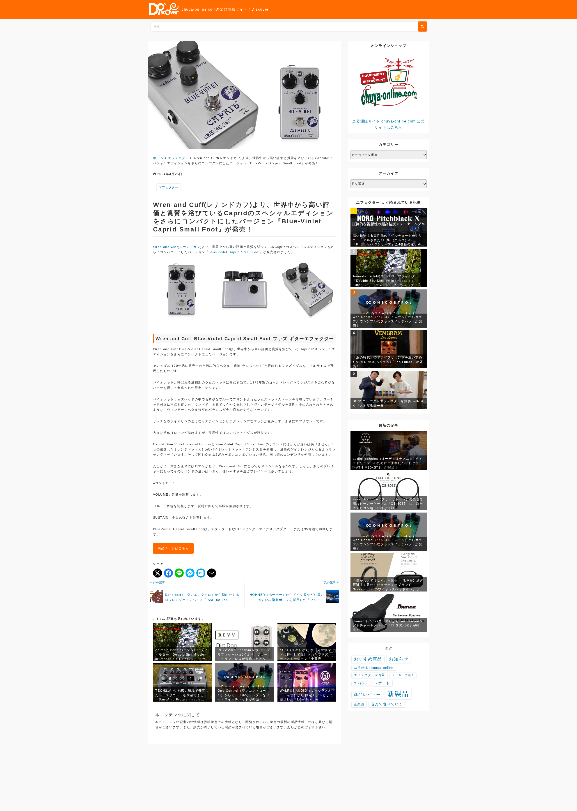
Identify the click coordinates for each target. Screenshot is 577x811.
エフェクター (168, 187)
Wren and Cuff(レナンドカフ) (177, 247)
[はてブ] (200, 573)
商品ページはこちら (173, 548)
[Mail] (211, 573)
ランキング (360, 683)
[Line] (179, 573)
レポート (382, 683)
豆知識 (359, 704)
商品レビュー (367, 694)
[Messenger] (190, 573)
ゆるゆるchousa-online (374, 668)
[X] (157, 573)
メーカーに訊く (403, 675)
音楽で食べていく (387, 704)
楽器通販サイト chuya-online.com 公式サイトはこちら (388, 124)
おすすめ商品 (368, 659)
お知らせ (399, 658)
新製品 (398, 693)
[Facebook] (168, 573)
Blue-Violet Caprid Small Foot (234, 252)
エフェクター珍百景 (369, 675)
